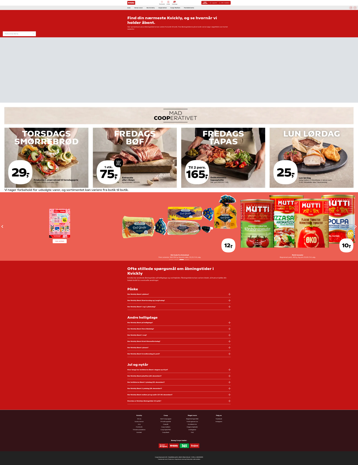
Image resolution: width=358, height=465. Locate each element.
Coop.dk (165, 424)
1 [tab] (171, 259)
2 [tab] (176, 259)
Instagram (219, 421)
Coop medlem (165, 427)
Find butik (139, 427)
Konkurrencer (139, 421)
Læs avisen (59, 241)
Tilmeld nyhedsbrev (139, 429)
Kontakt (139, 432)
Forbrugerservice (192, 421)
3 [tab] (181, 259)
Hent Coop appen (165, 419)
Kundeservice (192, 424)
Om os (139, 419)
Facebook (219, 419)
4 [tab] (187, 259)
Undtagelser (192, 429)
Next (354, 226)
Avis (139, 424)
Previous (4, 226)
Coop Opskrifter (166, 429)
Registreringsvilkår (192, 419)
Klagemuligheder (192, 427)
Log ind (214, 3)
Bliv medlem (225, 3)
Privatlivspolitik (166, 421)
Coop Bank (165, 432)
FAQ (192, 432)
